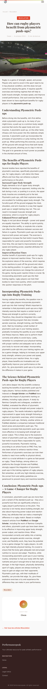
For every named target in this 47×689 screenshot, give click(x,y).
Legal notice (6, 672)
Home (4, 660)
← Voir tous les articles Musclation (16, 628)
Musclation (13, 12)
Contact (5, 675)
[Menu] (42, 1)
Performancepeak (11, 644)
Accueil (5, 12)
